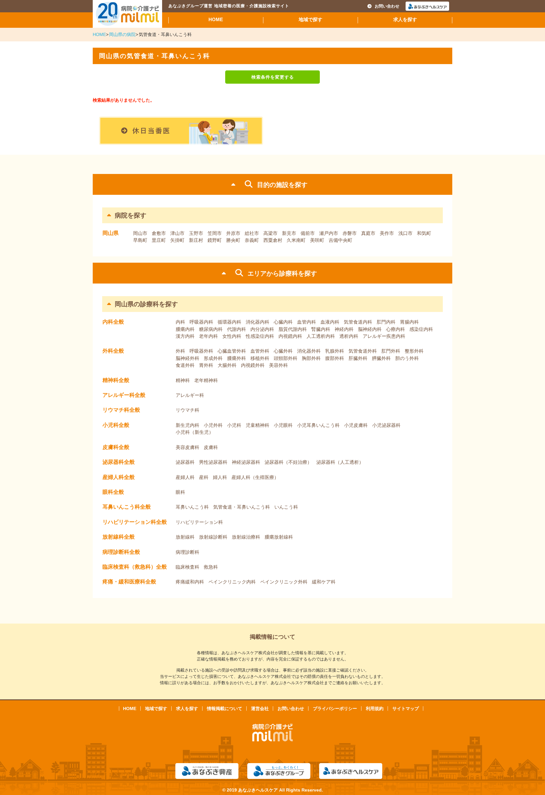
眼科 (180, 492)
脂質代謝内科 (292, 329)
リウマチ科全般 (121, 410)
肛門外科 (390, 351)
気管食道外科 (363, 351)
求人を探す (405, 19)
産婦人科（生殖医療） (255, 477)
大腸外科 (227, 365)
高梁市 (270, 233)
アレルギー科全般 (124, 395)
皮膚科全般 (116, 447)
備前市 (308, 233)
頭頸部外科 (285, 358)
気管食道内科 (358, 322)
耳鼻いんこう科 (192, 507)
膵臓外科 (381, 358)
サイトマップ (405, 708)
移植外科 (259, 358)
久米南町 (296, 240)
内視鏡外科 (253, 365)
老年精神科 (206, 380)
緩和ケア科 (324, 581)
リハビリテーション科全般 (135, 522)
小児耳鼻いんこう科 (318, 425)
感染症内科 (421, 329)
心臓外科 (283, 351)
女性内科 (231, 336)
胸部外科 (311, 358)
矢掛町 (177, 240)
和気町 (424, 233)
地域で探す (310, 19)
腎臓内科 (320, 329)
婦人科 (220, 477)
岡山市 (140, 233)
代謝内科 (236, 329)
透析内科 (348, 336)
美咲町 (317, 240)
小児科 (234, 425)
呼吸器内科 (201, 322)
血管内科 (306, 322)
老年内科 (208, 336)
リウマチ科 (187, 410)
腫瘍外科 (236, 358)
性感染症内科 (260, 336)
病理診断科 (187, 552)
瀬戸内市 (328, 233)
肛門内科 (386, 322)
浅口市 (405, 233)
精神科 (183, 380)
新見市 (289, 233)
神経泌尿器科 (246, 462)
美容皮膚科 (187, 447)
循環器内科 (229, 322)
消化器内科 (257, 322)
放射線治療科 (246, 537)
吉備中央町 (340, 240)
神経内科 (344, 329)
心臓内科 (283, 322)
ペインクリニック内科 (232, 581)
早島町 (140, 240)
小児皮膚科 (356, 425)
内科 (180, 322)
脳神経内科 (370, 329)
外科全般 (113, 351)
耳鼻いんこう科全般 (127, 507)
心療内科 (395, 329)
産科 (203, 477)
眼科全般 (113, 492)
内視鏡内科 (290, 336)
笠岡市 (215, 233)
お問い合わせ (387, 6)
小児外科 (213, 425)
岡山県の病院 (122, 34)
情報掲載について (224, 708)
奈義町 (252, 240)
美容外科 (278, 365)
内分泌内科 (262, 329)
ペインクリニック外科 (284, 581)
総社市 (252, 233)
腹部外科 (334, 358)
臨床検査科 (187, 567)
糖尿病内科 (211, 329)
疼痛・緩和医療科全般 (129, 582)
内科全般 (113, 322)
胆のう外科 (407, 358)
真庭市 (368, 233)
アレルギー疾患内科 (384, 336)
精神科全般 (116, 380)
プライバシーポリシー (335, 708)
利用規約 (375, 708)
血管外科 (259, 351)
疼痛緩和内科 (190, 581)
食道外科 (185, 365)
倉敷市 (159, 233)
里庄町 (159, 240)
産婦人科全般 (119, 477)
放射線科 (185, 537)
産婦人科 (185, 477)
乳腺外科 (334, 351)
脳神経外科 (187, 358)
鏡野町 (215, 240)
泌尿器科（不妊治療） (288, 462)
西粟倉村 (272, 240)
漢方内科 (185, 336)
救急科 (211, 567)
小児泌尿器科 (386, 425)
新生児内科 (187, 425)
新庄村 (196, 240)
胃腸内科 (409, 322)
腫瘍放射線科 (279, 537)
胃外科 (206, 365)
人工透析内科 (321, 336)
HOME (215, 19)
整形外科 (414, 351)
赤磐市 (350, 233)
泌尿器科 (185, 462)
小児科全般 (116, 425)
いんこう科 (286, 507)
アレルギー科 (190, 395)
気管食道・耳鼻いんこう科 (241, 507)
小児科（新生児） (195, 432)
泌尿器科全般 (119, 462)
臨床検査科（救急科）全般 (135, 567)
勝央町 (233, 240)
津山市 (177, 233)
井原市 (233, 233)
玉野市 (196, 233)
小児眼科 (283, 425)
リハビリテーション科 (199, 522)
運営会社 (260, 708)
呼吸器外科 (201, 351)
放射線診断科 (213, 537)
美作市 (387, 233)
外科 (180, 351)
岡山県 (111, 233)
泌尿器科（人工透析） (340, 462)
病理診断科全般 (121, 552)
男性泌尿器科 (213, 462)
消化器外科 (309, 351)
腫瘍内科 (185, 329)
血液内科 (329, 322)
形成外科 (213, 358)
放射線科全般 (119, 537)
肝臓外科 (358, 358)
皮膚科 (211, 447)
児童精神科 (257, 425)
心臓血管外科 (232, 351)
